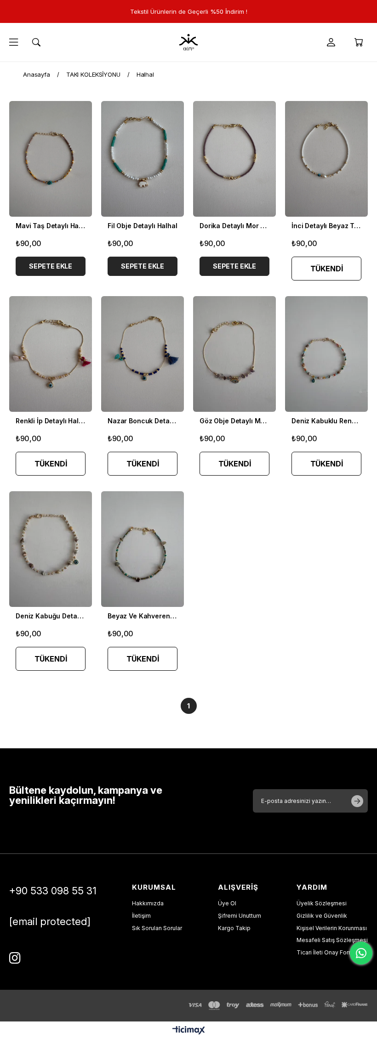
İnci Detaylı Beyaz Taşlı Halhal (326, 226)
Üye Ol (227, 903)
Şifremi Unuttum (239, 915)
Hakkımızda (148, 903)
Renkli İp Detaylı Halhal (51, 421)
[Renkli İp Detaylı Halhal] (50, 354)
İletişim (141, 915)
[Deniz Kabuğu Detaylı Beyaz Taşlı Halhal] (50, 549)
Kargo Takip (234, 928)
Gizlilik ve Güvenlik (322, 915)
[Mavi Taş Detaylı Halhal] (50, 159)
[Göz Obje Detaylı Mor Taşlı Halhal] (234, 354)
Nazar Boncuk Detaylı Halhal (142, 421)
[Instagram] (15, 958)
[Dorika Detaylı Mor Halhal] (234, 159)
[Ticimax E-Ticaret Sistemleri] (188, 1031)
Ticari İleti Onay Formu (327, 952)
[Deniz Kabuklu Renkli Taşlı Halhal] (326, 354)
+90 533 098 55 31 (53, 891)
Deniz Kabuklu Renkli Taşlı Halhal (326, 421)
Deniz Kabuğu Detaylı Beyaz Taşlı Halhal (51, 616)
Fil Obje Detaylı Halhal (142, 226)
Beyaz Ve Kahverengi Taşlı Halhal (142, 616)
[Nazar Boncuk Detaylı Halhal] (142, 354)
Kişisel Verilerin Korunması (332, 928)
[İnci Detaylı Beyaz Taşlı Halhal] (326, 159)
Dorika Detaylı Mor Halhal (234, 226)
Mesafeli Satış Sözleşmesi (332, 940)
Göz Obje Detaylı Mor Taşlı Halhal (234, 421)
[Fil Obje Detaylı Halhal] (142, 159)
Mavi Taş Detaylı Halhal (51, 226)
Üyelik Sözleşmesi (322, 903)
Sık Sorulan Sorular (157, 928)
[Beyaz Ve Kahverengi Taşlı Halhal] (142, 549)
